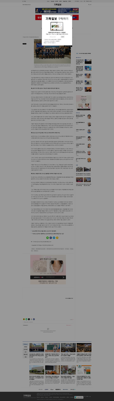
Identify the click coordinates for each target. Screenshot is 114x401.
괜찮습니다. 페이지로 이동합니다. (50, 42)
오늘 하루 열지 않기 (68, 45)
